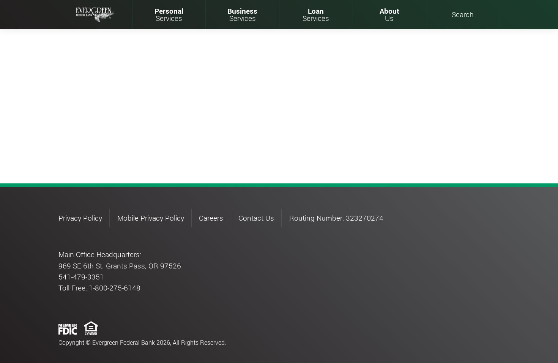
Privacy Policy (80, 218)
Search (463, 14)
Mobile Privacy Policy (150, 218)
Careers (211, 218)
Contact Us (256, 218)
